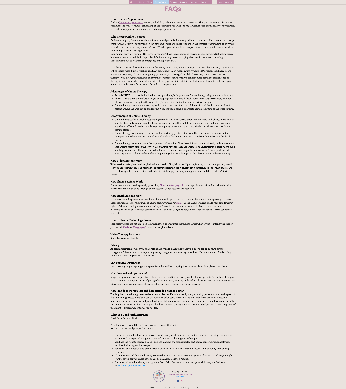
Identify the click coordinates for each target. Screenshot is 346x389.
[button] (183, 2)
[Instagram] (182, 381)
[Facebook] (178, 381)
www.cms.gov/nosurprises (131, 365)
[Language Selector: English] (132, 2)
